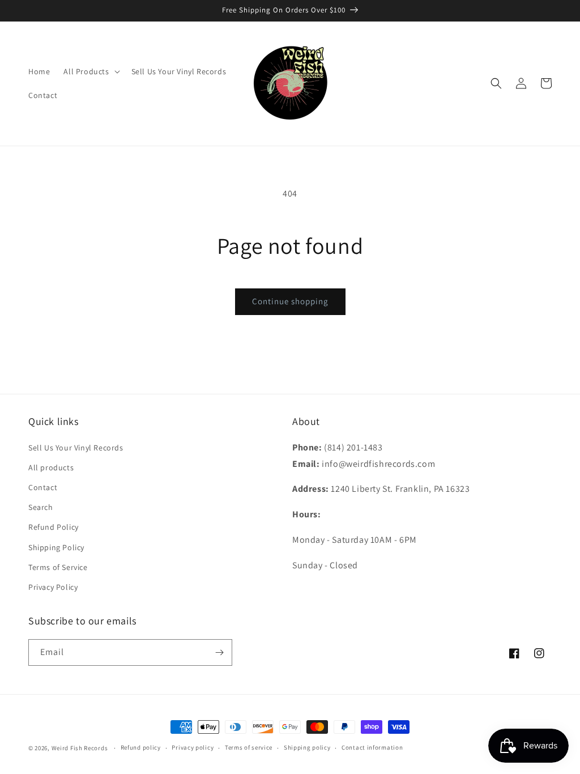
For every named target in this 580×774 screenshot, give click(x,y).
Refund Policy (53, 527)
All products (51, 467)
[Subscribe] (219, 652)
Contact (42, 487)
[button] (90, 71)
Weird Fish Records (80, 748)
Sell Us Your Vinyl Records (75, 448)
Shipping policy (307, 747)
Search (40, 507)
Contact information (372, 747)
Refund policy (141, 747)
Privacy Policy (53, 587)
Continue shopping (290, 301)
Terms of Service (58, 567)
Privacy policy (193, 747)
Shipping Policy (56, 547)
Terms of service (248, 747)
